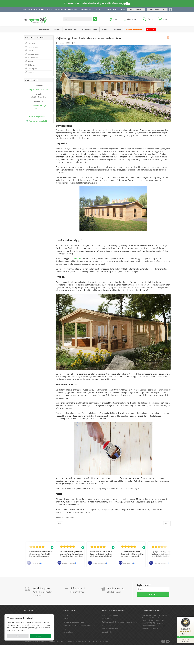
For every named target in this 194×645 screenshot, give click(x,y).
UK (93, 641)
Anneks (57, 29)
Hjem (24, 9)
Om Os (97, 9)
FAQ (64, 629)
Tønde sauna (32, 72)
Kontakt (66, 618)
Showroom (32, 9)
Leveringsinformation (110, 629)
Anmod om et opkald (157, 9)
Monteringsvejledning (110, 615)
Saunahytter (32, 68)
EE (104, 641)
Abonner (153, 594)
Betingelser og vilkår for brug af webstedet (79, 625)
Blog (91, 9)
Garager (106, 29)
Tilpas (18, 636)
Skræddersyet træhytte (77, 9)
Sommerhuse (33, 47)
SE (79, 641)
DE (89, 641)
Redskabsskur (71, 29)
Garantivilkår (107, 632)
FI (82, 641)
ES (107, 641)
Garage (30, 61)
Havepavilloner (89, 29)
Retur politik (106, 618)
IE (96, 641)
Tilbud (151, 29)
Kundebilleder (60, 9)
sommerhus (77, 258)
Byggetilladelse (45, 9)
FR (85, 641)
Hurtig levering (134, 29)
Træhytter (44, 29)
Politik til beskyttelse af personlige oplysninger (119, 622)
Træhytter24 (41, 641)
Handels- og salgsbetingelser (74, 622)
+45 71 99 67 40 (119, 9)
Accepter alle (40, 636)
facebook (163, 641)
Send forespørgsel (136, 9)
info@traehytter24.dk (39, 97)
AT (100, 641)
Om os (65, 615)
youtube (168, 641)
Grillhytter (31, 65)
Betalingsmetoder (109, 625)
